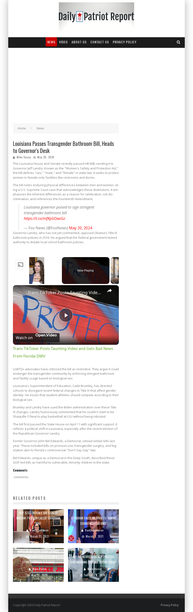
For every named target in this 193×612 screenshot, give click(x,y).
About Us (79, 41)
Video (63, 41)
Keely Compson (39, 530)
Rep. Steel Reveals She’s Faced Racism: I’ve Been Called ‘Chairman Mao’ (38, 518)
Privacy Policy (125, 41)
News (51, 41)
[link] (20, 292)
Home (22, 128)
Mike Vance (24, 157)
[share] (109, 290)
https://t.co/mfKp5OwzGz (44, 218)
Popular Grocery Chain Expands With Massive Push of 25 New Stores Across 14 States (38, 556)
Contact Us (99, 41)
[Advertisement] (96, 83)
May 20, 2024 (80, 227)
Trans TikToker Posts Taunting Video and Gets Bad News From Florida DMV (65, 292)
